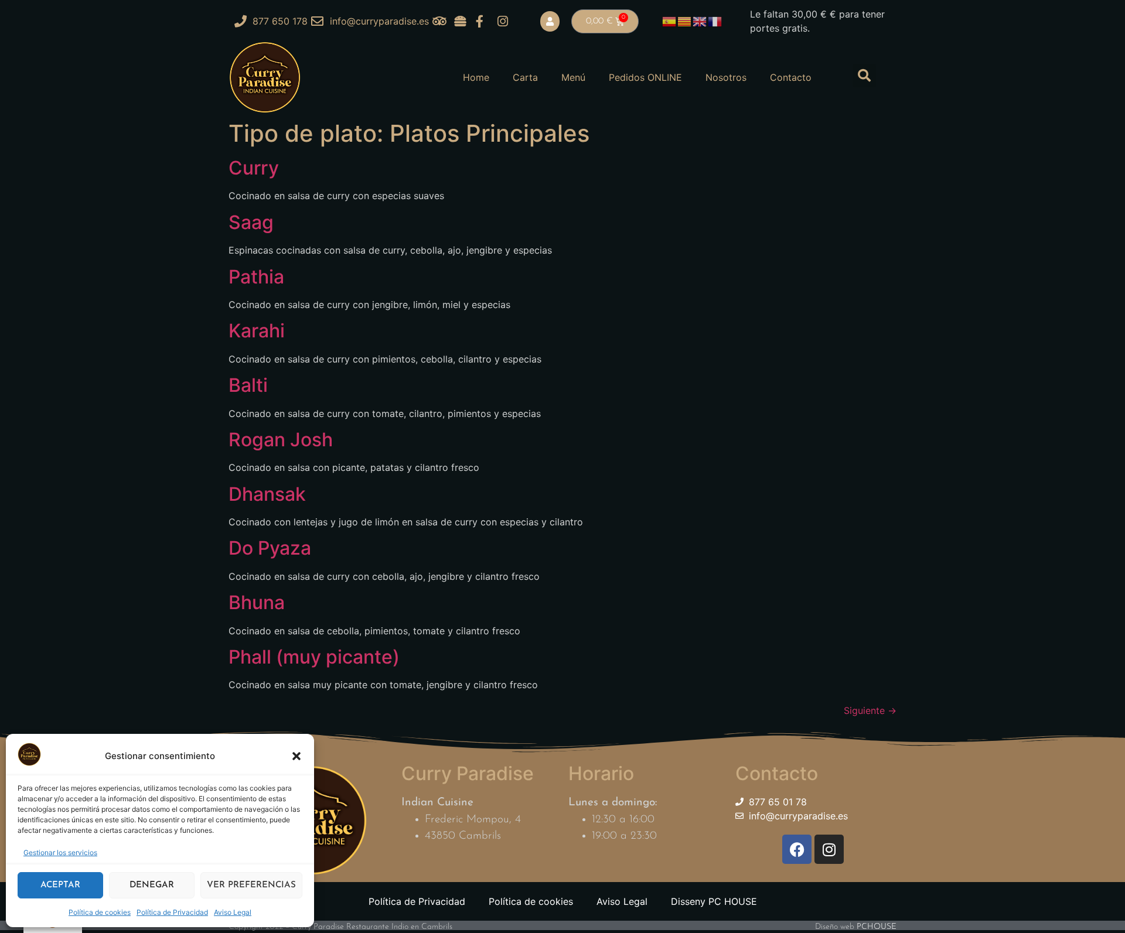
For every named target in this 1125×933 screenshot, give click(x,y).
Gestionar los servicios (60, 852)
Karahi (257, 330)
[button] (296, 756)
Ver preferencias (251, 885)
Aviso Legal (232, 912)
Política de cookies (100, 912)
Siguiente (870, 710)
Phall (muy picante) (314, 656)
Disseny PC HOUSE (714, 901)
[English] (700, 20)
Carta (525, 77)
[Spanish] (669, 20)
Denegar (151, 885)
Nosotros (725, 77)
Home (476, 77)
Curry (254, 167)
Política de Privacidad (172, 912)
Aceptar (60, 885)
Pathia (256, 276)
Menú (573, 77)
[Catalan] (685, 20)
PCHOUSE (876, 926)
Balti (248, 385)
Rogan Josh (281, 439)
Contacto (791, 77)
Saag (251, 222)
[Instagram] (829, 849)
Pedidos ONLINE (645, 77)
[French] (715, 20)
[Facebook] (797, 849)
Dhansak (267, 494)
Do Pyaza (270, 547)
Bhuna (257, 602)
